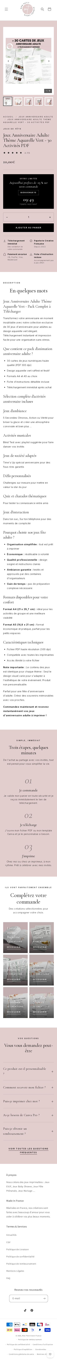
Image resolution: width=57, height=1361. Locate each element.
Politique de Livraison (17, 1249)
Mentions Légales (15, 1270)
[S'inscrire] (44, 1298)
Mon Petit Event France (31, 1336)
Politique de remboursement (21, 1263)
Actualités (11, 1234)
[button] (6, 9)
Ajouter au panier (28, 227)
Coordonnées (40, 1349)
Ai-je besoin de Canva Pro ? (21, 1115)
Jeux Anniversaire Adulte (36, 117)
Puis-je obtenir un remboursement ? (15, 1131)
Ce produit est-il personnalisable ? (24, 1071)
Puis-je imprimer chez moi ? (21, 1101)
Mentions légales (44, 1354)
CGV (8, 1242)
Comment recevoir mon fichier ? (24, 1087)
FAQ (8, 1278)
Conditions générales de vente (21, 1354)
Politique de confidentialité (20, 1256)
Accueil (8, 117)
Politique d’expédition (23, 1349)
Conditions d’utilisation (43, 1344)
